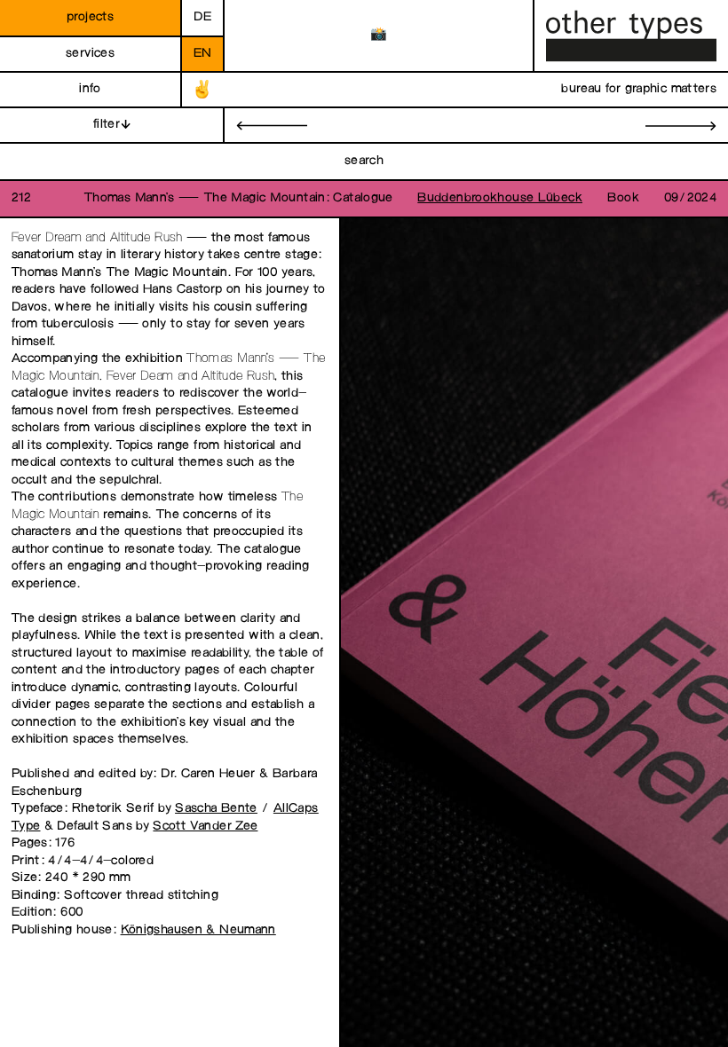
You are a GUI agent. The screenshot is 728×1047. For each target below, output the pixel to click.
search (364, 161)
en (203, 53)
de (202, 17)
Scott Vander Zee (205, 826)
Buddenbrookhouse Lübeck (499, 198)
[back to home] (631, 36)
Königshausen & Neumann (198, 930)
